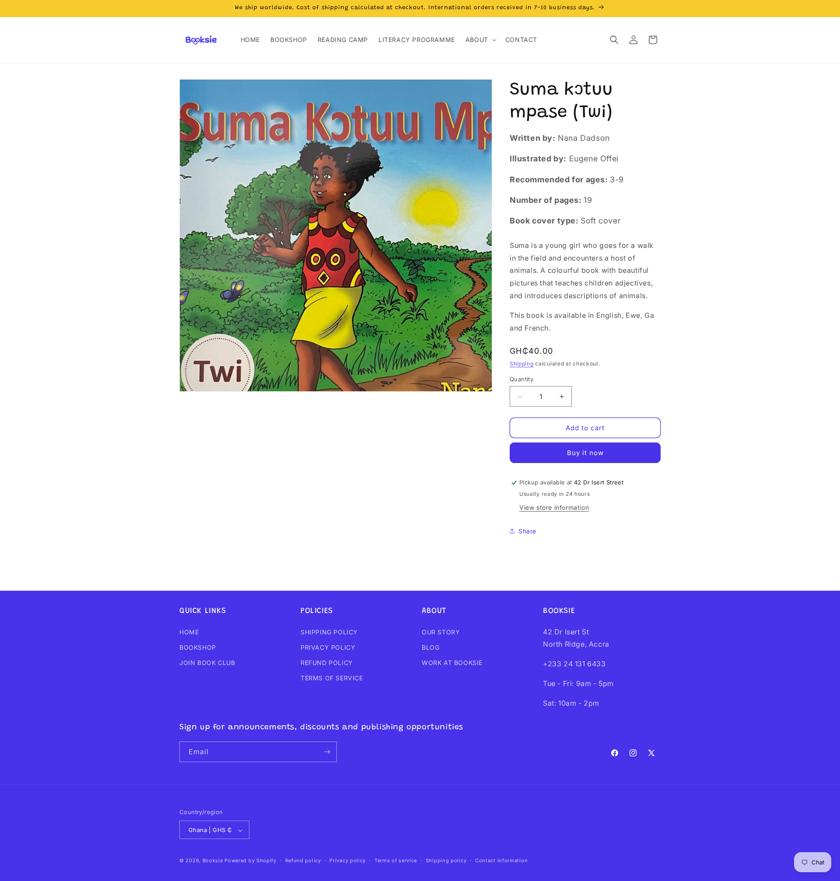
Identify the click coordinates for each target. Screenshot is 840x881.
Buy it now (585, 453)
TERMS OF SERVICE (332, 678)
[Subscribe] (326, 752)
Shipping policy (446, 860)
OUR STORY (441, 632)
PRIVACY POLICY (328, 647)
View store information (554, 507)
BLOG (430, 647)
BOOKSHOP (197, 647)
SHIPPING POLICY (329, 632)
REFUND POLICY (327, 662)
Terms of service (395, 860)
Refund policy (303, 860)
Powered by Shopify (250, 861)
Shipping (522, 363)
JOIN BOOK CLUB (207, 662)
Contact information (501, 860)
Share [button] (527, 531)
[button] (480, 40)
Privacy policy (347, 860)
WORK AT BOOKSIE (452, 662)
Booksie (213, 861)
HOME (189, 632)
